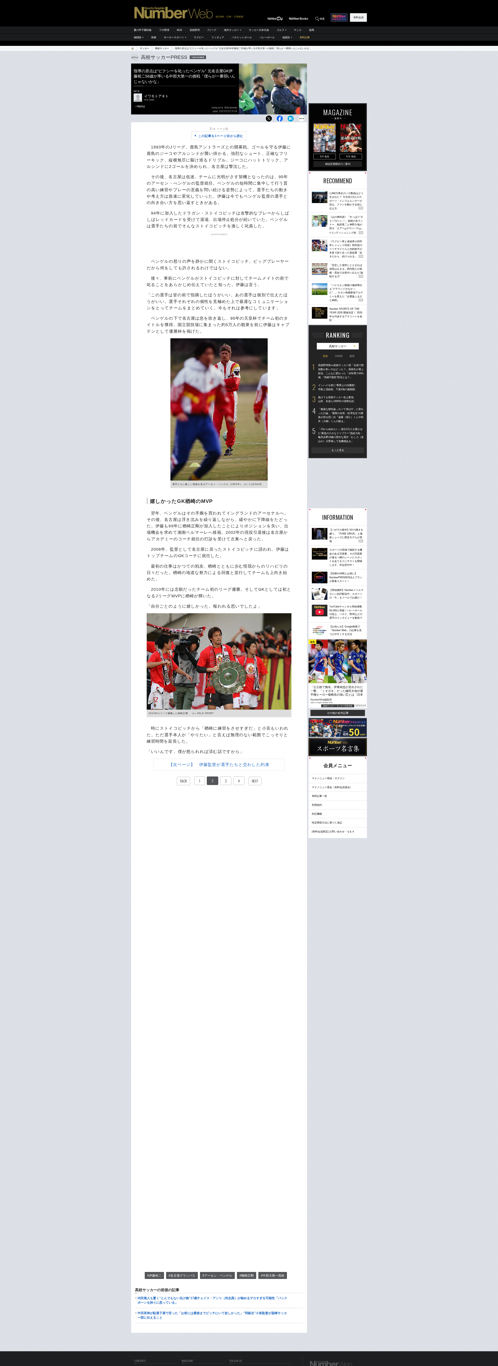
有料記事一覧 (319, 796)
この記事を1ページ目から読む (220, 136)
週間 (351, 356)
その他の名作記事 (338, 712)
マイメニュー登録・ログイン (328, 778)
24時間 (339, 356)
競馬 (311, 30)
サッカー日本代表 (259, 30)
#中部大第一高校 (272, 1275)
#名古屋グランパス (182, 1275)
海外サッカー (231, 30)
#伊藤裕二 (154, 1275)
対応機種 (317, 813)
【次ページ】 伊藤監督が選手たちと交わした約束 (219, 764)
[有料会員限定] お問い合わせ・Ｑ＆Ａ (333, 831)
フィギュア (217, 37)
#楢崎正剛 (246, 1275)
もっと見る (337, 450)
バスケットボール (242, 37)
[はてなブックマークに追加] (291, 119)
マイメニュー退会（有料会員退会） (332, 787)
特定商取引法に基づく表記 (327, 822)
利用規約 (317, 804)
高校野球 (195, 30)
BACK (183, 780)
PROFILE (141, 106)
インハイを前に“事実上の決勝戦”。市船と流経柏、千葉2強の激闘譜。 (338, 387)
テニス (298, 30)
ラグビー (199, 37)
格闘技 (137, 37)
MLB (179, 30)
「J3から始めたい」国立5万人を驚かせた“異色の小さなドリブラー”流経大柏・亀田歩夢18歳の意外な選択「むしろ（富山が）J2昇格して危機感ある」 (341, 435)
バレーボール (267, 37)
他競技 (286, 37)
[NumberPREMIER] (339, 17)
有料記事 (305, 37)
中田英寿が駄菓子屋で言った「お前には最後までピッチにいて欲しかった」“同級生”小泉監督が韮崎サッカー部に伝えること (212, 1315)
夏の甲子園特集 (143, 30)
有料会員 (358, 17)
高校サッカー (162, 48)
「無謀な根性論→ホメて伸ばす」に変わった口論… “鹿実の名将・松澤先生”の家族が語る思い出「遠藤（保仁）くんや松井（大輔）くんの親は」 (341, 415)
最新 (325, 356)
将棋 (153, 37)
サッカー (144, 48)
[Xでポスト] (269, 119)
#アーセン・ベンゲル (217, 1275)
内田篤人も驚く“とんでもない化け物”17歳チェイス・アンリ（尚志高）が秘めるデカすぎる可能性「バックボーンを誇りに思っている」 (212, 1300)
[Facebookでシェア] (280, 119)
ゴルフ (280, 30)
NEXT (255, 780)
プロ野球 (164, 30)
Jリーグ (211, 30)
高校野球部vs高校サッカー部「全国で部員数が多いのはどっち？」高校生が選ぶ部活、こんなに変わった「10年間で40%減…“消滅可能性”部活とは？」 (341, 371)
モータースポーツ (174, 37)
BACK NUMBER (198, 57)
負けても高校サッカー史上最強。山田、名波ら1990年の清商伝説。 (337, 399)
